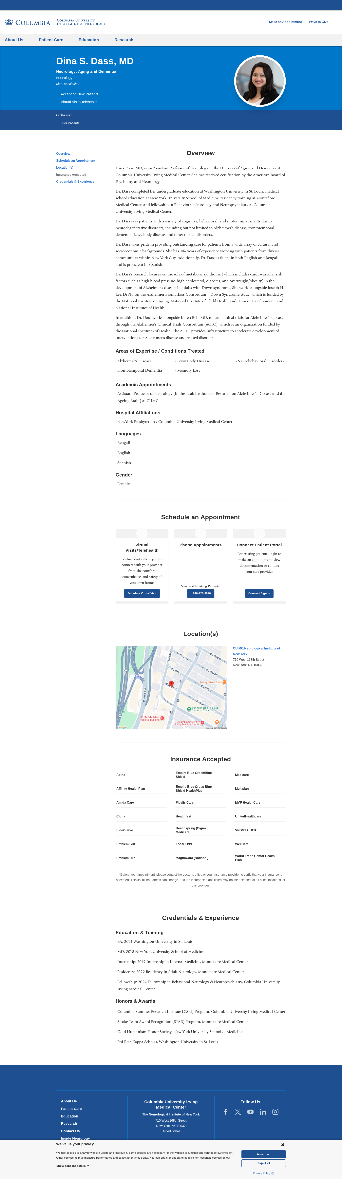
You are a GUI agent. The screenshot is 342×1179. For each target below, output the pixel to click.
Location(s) (64, 167)
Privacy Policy (262, 1173)
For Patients (70, 123)
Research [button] (123, 39)
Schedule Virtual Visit (141, 593)
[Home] (55, 22)
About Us (69, 1101)
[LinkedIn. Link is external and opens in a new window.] (263, 1112)
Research (69, 1124)
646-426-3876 (202, 593)
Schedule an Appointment (75, 160)
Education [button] (89, 39)
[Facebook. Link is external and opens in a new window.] (225, 1112)
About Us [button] (14, 39)
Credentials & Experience (75, 181)
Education (69, 1116)
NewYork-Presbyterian (171, 1079)
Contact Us (70, 1131)
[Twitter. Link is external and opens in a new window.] (238, 1112)
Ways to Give (318, 22)
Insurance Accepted (71, 174)
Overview (63, 153)
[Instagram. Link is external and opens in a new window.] (275, 1112)
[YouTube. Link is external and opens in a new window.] (250, 1112)
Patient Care (71, 1109)
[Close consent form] (282, 1144)
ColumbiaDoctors (228, 1078)
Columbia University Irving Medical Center (171, 5)
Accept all (263, 1154)
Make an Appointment (285, 22)
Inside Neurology (77, 1138)
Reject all (263, 1163)
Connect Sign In (259, 593)
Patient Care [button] (51, 39)
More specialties (67, 83)
